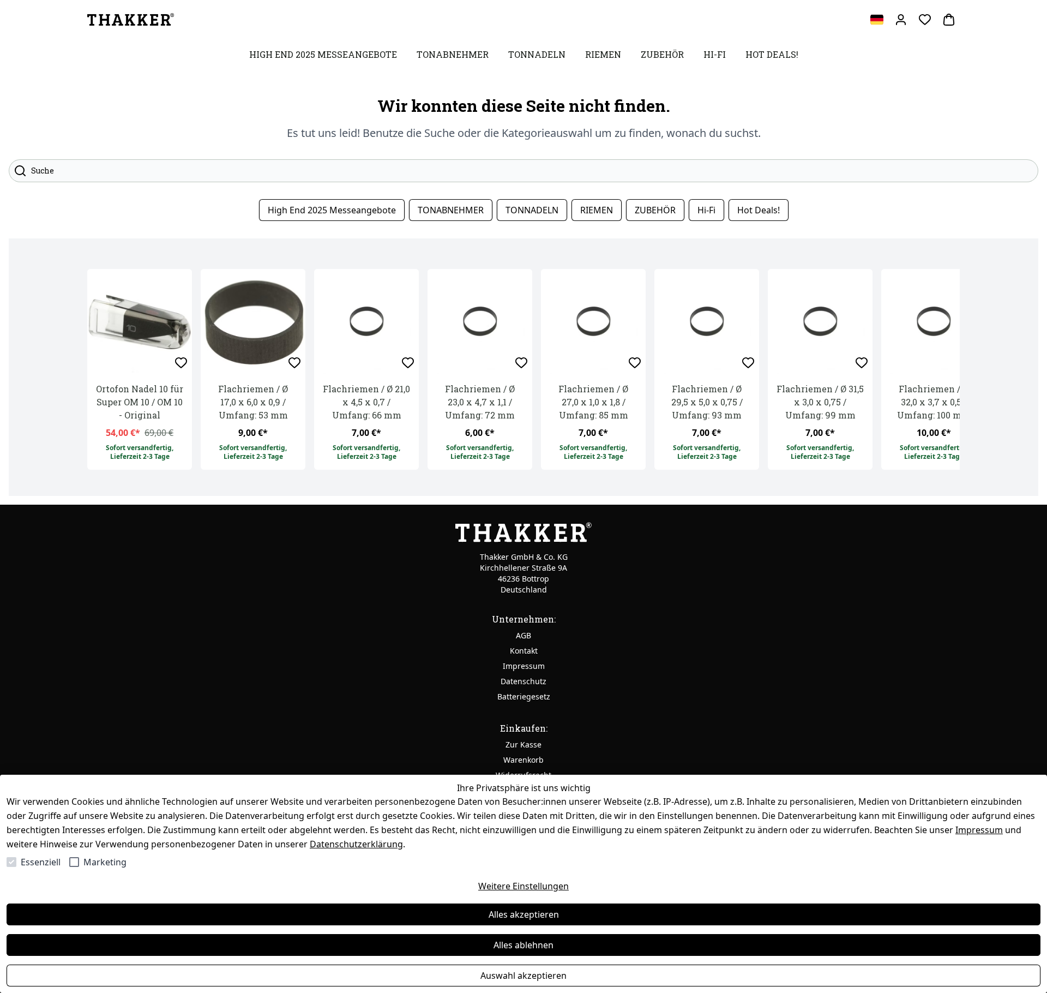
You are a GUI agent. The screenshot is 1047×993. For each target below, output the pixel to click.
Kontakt (524, 650)
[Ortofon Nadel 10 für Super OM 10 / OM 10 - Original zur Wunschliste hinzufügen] (181, 363)
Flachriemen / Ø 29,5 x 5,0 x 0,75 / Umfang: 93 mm (707, 402)
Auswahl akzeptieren (523, 976)
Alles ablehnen (523, 945)
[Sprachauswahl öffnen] (877, 20)
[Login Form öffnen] (901, 20)
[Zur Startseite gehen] (130, 19)
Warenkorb (523, 760)
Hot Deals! (758, 210)
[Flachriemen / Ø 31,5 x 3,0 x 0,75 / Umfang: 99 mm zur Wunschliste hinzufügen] (861, 363)
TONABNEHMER (451, 210)
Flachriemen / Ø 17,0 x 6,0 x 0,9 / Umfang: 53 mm (253, 402)
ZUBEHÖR (655, 210)
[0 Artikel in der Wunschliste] (925, 20)
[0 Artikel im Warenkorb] (949, 20)
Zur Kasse (523, 744)
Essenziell (41, 862)
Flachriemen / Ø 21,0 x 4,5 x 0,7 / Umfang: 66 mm (366, 402)
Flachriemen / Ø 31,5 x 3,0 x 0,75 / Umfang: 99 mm (820, 402)
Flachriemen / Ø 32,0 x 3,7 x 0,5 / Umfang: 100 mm (933, 402)
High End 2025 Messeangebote (332, 210)
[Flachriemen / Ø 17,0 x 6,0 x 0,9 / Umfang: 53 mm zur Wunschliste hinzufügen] (294, 363)
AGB (523, 635)
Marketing (105, 862)
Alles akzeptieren (524, 914)
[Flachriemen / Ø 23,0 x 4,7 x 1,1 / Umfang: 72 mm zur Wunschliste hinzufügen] (521, 363)
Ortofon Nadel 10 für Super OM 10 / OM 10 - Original (139, 402)
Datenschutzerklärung (356, 844)
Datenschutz (523, 681)
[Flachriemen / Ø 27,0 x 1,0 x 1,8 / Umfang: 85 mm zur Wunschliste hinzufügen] (635, 363)
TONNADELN (532, 210)
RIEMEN (596, 210)
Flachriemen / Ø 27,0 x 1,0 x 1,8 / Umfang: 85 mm (593, 402)
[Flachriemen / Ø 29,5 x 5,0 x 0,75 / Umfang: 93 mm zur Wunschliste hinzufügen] (748, 363)
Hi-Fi (706, 210)
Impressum (979, 830)
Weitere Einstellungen (523, 886)
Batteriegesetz (523, 696)
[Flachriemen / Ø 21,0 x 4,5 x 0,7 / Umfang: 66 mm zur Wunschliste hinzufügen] (408, 363)
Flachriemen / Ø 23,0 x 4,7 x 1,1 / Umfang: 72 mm (480, 402)
